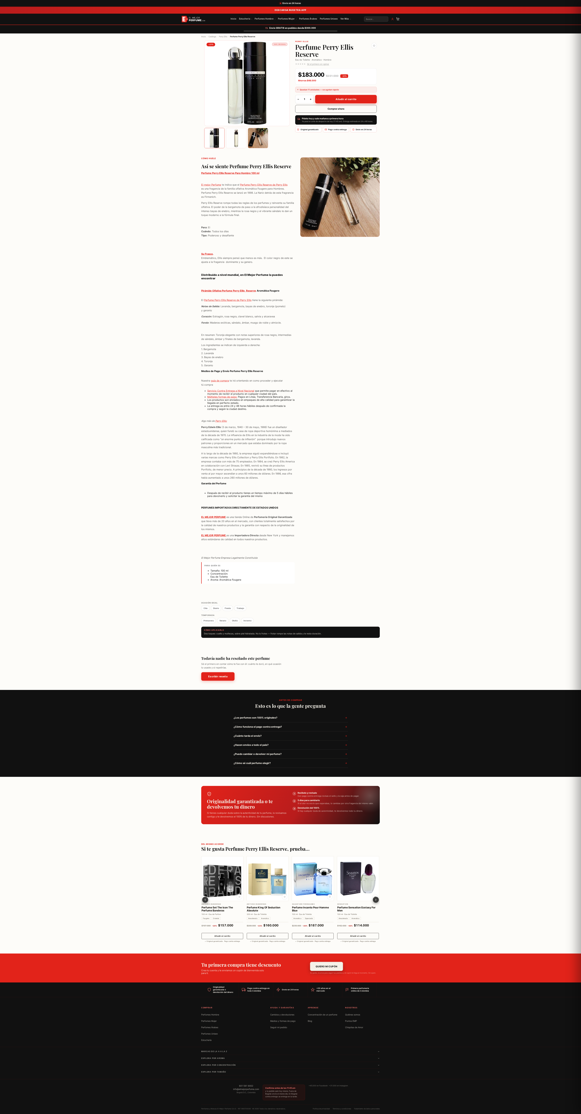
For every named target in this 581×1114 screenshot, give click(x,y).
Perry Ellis (223, 36)
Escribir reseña (217, 676)
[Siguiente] (376, 900)
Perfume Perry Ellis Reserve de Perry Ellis (263, 184)
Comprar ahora (336, 108)
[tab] (214, 138)
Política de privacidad (321, 1109)
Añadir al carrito (346, 99)
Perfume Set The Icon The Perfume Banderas (217, 909)
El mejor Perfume (211, 184)
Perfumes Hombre (264, 19)
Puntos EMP (351, 1021)
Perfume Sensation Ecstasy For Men (356, 909)
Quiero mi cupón (326, 966)
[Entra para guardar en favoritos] (374, 45)
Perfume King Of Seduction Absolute (263, 909)
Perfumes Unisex (329, 19)
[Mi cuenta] (392, 19)
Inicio (233, 19)
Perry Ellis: (221, 421)
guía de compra (220, 380)
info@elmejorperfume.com (246, 1089)
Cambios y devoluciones (282, 1014)
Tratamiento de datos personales (367, 1109)
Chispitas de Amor (354, 1027)
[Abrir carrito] (397, 19)
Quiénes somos (352, 1014)
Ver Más (344, 19)
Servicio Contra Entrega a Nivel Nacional (230, 390)
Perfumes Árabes (308, 19)
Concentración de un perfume (322, 1014)
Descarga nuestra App (290, 10)
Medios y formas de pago (282, 1021)
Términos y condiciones (342, 1109)
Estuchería (244, 19)
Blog (310, 1021)
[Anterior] (205, 900)
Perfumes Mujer (286, 19)
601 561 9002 (246, 1086)
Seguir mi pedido (278, 1027)
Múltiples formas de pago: (222, 396)
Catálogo (212, 36)
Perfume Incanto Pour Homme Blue (310, 909)
